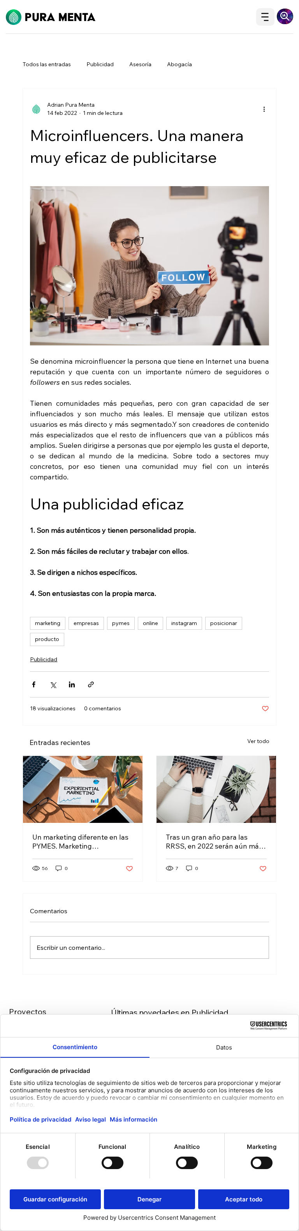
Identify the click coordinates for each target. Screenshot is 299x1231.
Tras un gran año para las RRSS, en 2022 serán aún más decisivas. (214, 842)
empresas (86, 623)
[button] (284, 16)
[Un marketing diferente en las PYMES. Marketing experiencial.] (82, 789)
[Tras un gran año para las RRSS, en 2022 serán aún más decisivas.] (216, 789)
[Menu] (265, 17)
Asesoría (140, 64)
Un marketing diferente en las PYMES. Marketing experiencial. (80, 842)
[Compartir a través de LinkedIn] (72, 684)
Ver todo (258, 741)
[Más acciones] (264, 109)
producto (47, 639)
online (150, 623)
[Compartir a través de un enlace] (91, 684)
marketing (47, 623)
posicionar (223, 623)
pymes (121, 623)
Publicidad (100, 64)
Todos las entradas (47, 64)
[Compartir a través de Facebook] (33, 684)
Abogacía (179, 64)
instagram (184, 623)
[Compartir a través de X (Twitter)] (52, 684)
